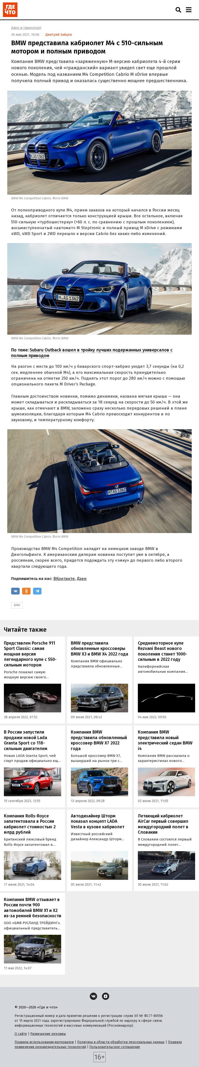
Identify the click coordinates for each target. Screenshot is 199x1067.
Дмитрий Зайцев (58, 35)
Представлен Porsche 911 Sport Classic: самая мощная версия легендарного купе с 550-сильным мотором (30, 654)
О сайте (21, 1034)
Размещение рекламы (48, 1034)
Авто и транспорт (26, 28)
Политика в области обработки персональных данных (121, 1042)
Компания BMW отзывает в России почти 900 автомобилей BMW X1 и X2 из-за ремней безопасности (32, 908)
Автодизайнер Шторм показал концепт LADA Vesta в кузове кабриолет (97, 821)
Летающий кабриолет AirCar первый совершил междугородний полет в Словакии (163, 824)
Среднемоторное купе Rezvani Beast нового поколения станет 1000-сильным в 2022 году (162, 651)
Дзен (82, 578)
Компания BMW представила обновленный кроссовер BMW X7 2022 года (99, 740)
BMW (17, 605)
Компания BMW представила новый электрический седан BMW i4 (165, 740)
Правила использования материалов (44, 1042)
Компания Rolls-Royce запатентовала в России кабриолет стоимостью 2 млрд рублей (30, 824)
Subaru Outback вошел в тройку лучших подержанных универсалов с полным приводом (92, 352)
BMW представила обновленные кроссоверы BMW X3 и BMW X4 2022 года (99, 648)
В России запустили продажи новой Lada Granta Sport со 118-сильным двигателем (25, 740)
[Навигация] (188, 10)
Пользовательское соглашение (114, 1047)
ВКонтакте (64, 578)
